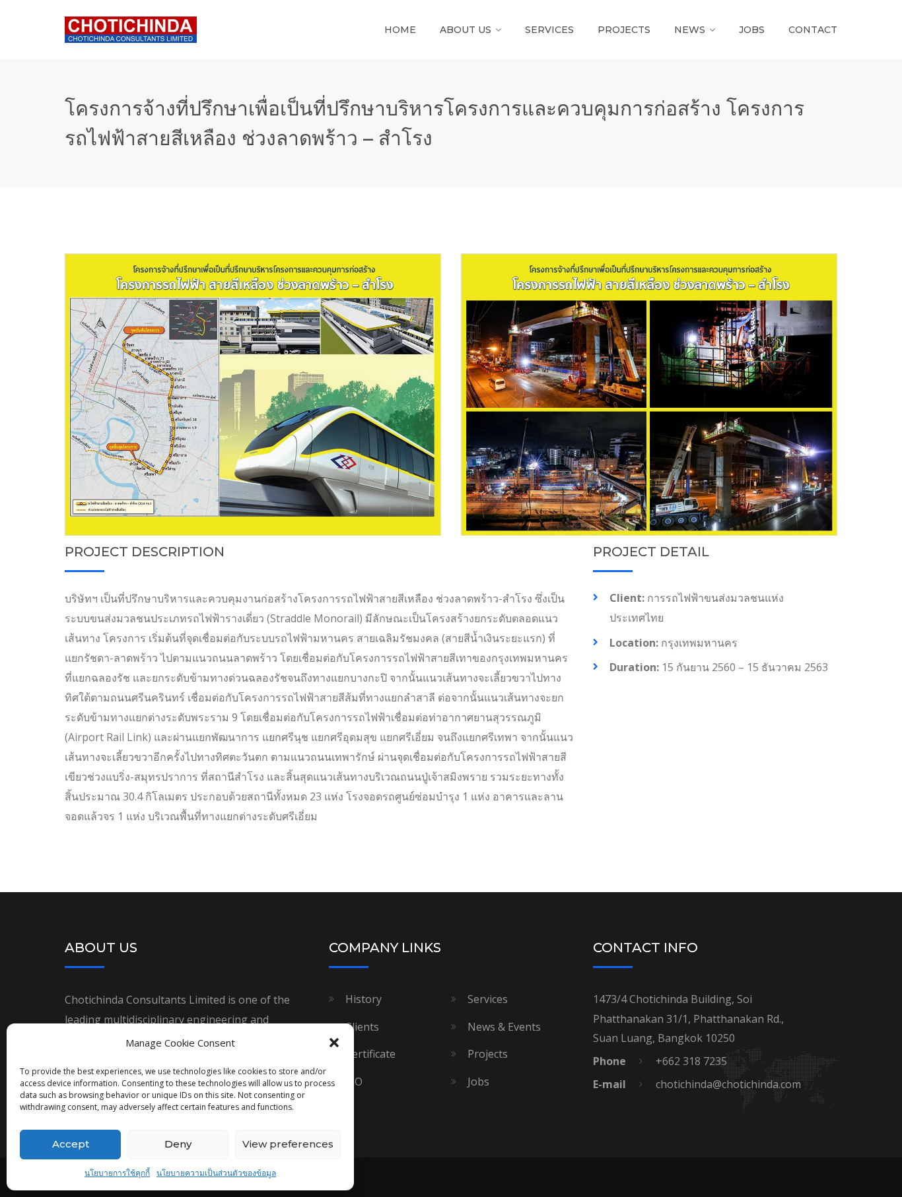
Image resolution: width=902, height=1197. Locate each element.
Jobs (752, 30)
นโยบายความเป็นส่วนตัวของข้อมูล (216, 1173)
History (363, 999)
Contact (812, 30)
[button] (334, 1042)
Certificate (370, 1054)
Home (400, 30)
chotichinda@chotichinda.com (728, 1084)
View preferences (287, 1144)
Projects (624, 30)
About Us (465, 30)
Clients (362, 1026)
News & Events (504, 1026)
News (689, 30)
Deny (177, 1144)
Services (549, 30)
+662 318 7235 (691, 1061)
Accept (70, 1144)
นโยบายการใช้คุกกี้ (117, 1173)
